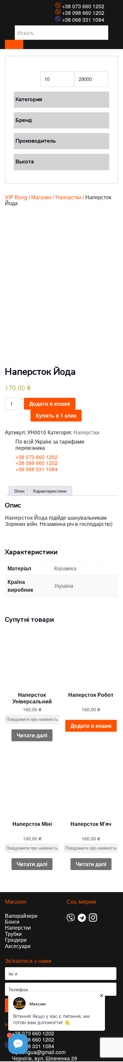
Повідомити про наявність (32, 719)
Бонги (12, 921)
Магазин (41, 197)
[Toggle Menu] (14, 44)
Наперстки (68, 197)
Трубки (13, 934)
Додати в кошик (49, 403)
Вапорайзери (21, 915)
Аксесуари (18, 946)
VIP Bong (16, 197)
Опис (19, 491)
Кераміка (65, 568)
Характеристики (50, 491)
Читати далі (32, 735)
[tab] (20, 491)
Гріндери (16, 939)
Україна (63, 585)
